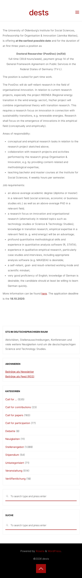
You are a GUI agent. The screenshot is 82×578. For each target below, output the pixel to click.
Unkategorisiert (14, 462)
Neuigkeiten (12, 438)
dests (39, 12)
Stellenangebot (14, 446)
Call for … (11, 399)
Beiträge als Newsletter (19, 371)
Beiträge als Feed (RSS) (19, 376)
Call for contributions (18, 407)
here (44, 293)
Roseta (39, 551)
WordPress (54, 551)
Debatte (10, 431)
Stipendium (12, 454)
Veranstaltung (13, 470)
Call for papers (14, 415)
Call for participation (17, 423)
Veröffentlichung (15, 478)
